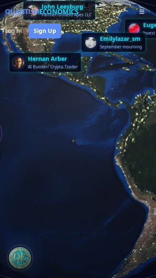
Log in (13, 31)
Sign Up (45, 31)
